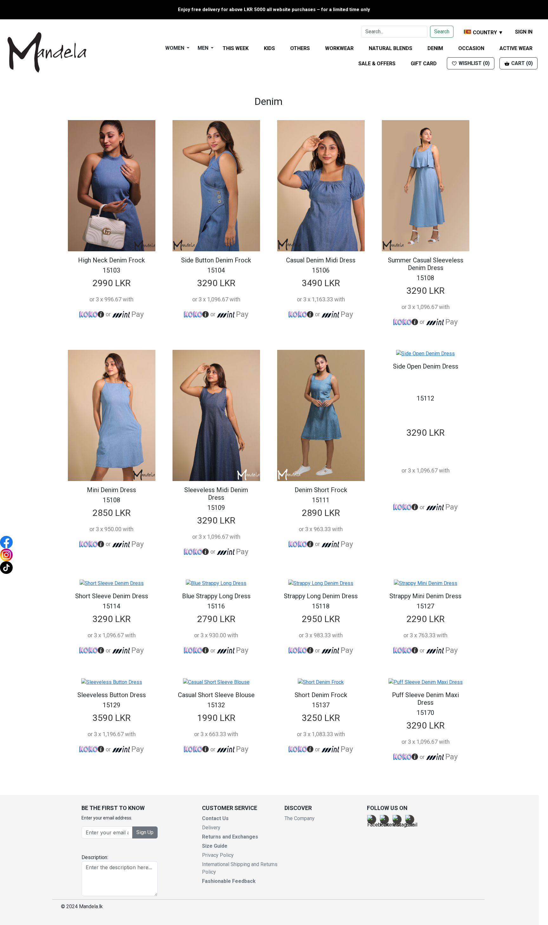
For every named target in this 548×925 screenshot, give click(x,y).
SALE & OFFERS (376, 64)
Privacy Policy (218, 855)
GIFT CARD (424, 64)
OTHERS (300, 48)
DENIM (435, 48)
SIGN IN (523, 32)
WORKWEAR (339, 48)
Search (441, 32)
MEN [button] (204, 48)
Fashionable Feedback (229, 881)
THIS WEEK (236, 48)
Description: (95, 857)
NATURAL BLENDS (390, 48)
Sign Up (144, 832)
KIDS (269, 48)
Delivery (211, 828)
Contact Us (215, 818)
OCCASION (471, 48)
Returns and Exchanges (230, 837)
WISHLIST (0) (473, 63)
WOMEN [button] (175, 48)
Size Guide (214, 846)
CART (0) (521, 63)
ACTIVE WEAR (515, 48)
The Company (299, 818)
